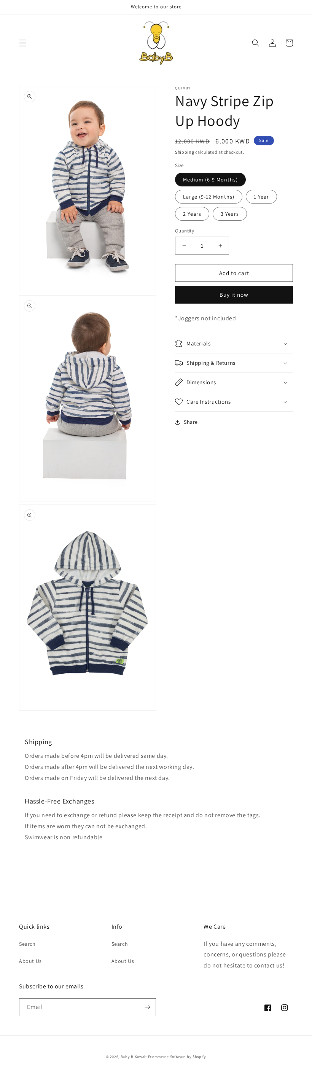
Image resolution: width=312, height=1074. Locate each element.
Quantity (184, 231)
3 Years (230, 213)
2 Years (192, 213)
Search (27, 943)
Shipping (184, 152)
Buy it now (234, 294)
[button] (22, 43)
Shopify (199, 1056)
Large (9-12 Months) (208, 196)
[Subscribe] (147, 1007)
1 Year (261, 196)
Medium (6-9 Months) (210, 179)
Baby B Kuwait (134, 1056)
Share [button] (191, 421)
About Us (30, 961)
